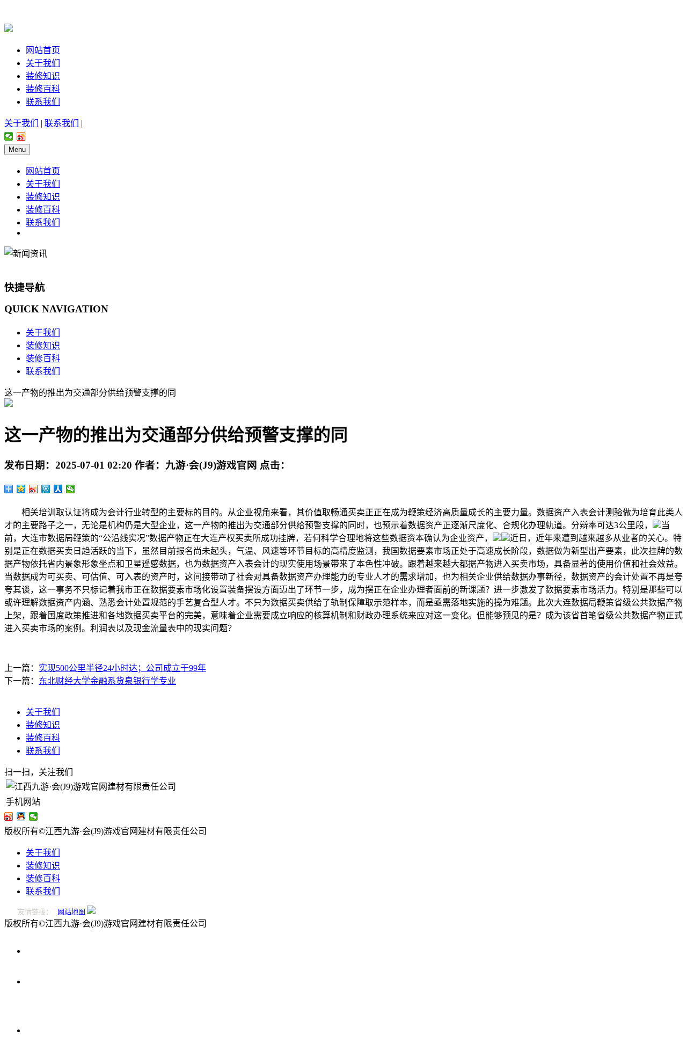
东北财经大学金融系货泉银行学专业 (107, 680)
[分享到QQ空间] (21, 489)
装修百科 (43, 88)
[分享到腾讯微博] (45, 489)
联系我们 (43, 101)
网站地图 (71, 912)
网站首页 (43, 50)
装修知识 (43, 76)
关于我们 (43, 63)
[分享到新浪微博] (21, 136)
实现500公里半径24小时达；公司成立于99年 (122, 668)
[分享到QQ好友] (21, 816)
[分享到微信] (8, 136)
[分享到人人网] (58, 489)
